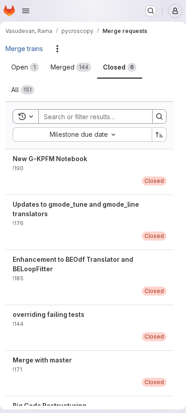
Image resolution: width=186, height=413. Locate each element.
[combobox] (82, 134)
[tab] (25, 67)
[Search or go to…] (150, 10)
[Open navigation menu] (26, 11)
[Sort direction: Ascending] (159, 134)
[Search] (159, 116)
